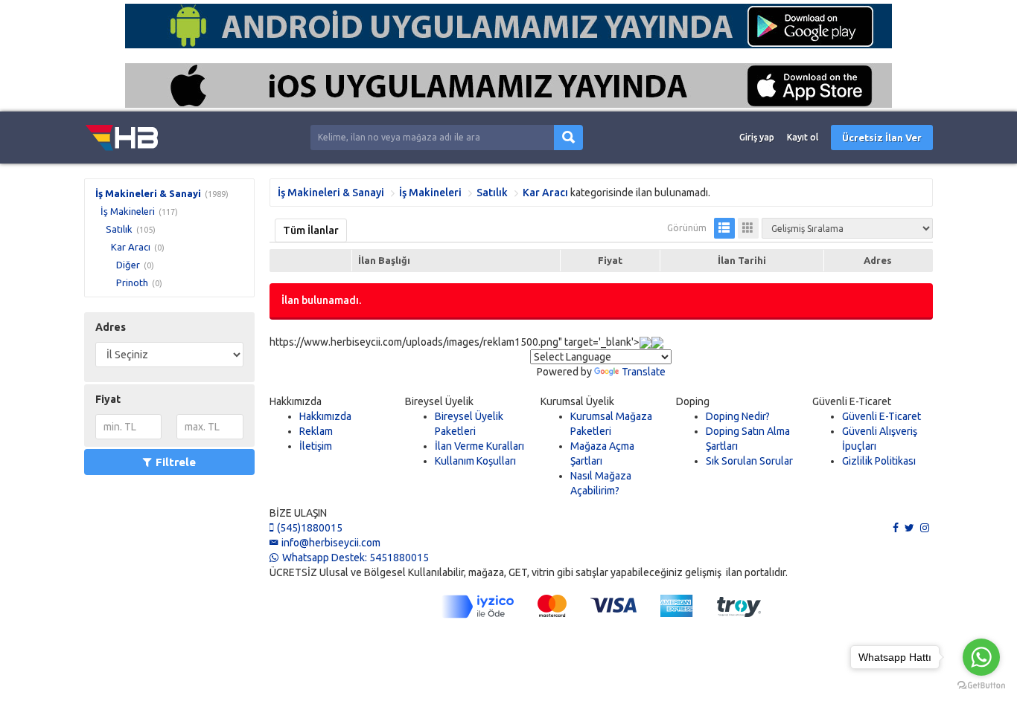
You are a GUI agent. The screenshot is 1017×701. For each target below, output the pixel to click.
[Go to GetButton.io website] (981, 686)
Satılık (119, 229)
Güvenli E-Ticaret (881, 416)
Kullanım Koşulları (475, 461)
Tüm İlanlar (311, 230)
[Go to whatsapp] (981, 657)
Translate (644, 372)
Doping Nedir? (738, 416)
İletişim (315, 446)
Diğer (128, 264)
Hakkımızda (325, 416)
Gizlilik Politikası (879, 461)
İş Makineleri (128, 211)
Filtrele (176, 462)
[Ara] (568, 138)
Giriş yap (756, 137)
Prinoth (132, 282)
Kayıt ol (802, 137)
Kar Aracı (130, 247)
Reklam (316, 431)
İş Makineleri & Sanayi (148, 193)
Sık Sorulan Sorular (749, 461)
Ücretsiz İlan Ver (882, 137)
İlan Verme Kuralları (479, 446)
